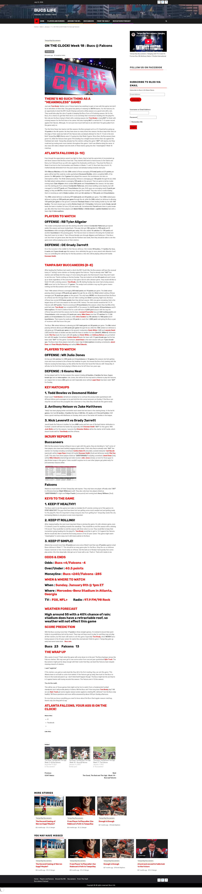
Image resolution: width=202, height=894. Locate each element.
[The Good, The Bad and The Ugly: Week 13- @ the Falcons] (56, 753)
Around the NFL (74, 21)
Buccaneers (89, 21)
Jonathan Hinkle (60, 55)
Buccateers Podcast (122, 21)
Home (42, 21)
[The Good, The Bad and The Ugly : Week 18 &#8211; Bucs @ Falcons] (80, 753)
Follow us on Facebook (146, 67)
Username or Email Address (140, 110)
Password (133, 117)
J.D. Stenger (51, 827)
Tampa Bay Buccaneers (52, 40)
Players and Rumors (55, 21)
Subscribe (135, 100)
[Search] (166, 21)
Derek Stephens (115, 825)
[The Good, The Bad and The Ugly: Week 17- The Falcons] (104, 753)
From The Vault (103, 21)
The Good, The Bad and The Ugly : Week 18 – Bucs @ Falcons (99, 775)
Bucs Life (45, 10)
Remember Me (137, 122)
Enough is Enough (106, 821)
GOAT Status (49, 774)
